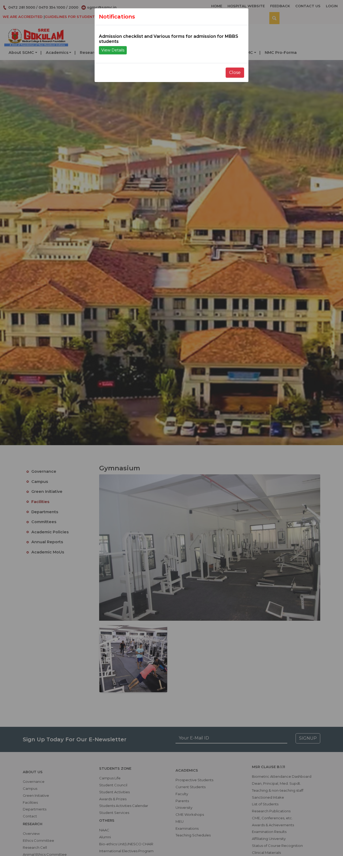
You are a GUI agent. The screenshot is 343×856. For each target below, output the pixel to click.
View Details (112, 50)
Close (235, 72)
